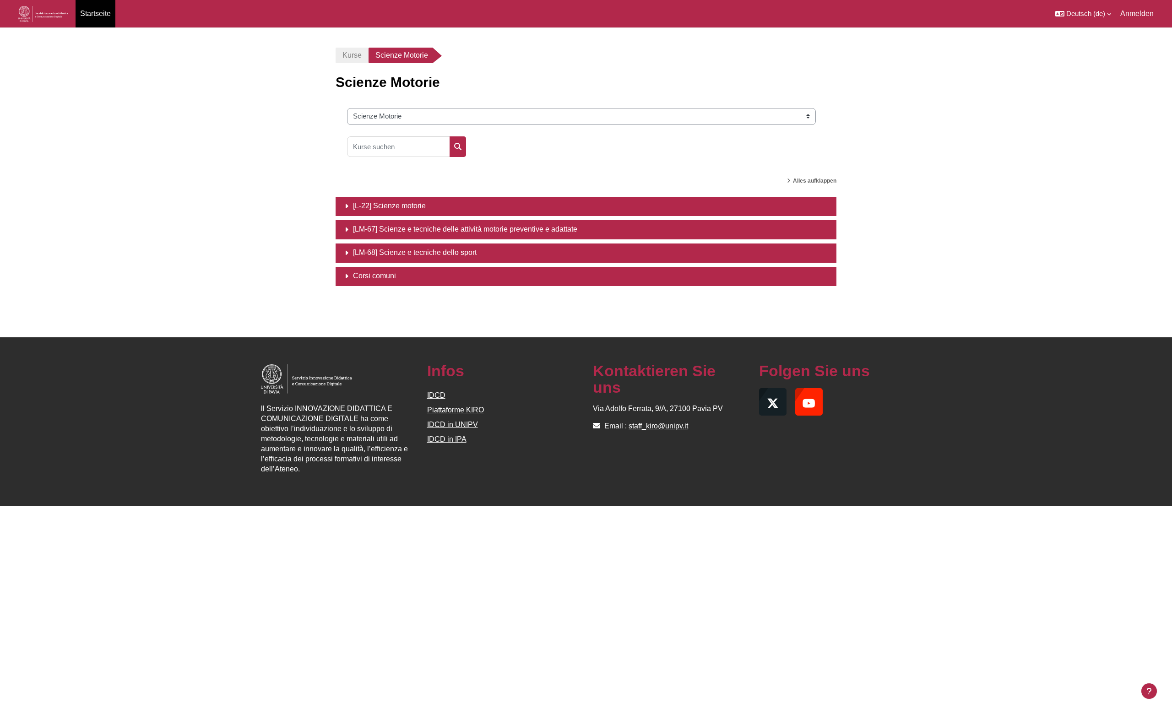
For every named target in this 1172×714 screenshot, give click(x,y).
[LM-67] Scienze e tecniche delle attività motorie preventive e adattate (465, 229)
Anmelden (1137, 13)
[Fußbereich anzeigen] (1149, 691)
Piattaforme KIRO (455, 410)
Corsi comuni (374, 276)
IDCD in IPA (447, 439)
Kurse (352, 55)
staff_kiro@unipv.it (658, 426)
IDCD (436, 395)
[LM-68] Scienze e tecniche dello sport (415, 252)
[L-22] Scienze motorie (389, 206)
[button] (1083, 13)
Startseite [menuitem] (95, 13)
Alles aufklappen (814, 181)
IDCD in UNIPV (452, 424)
